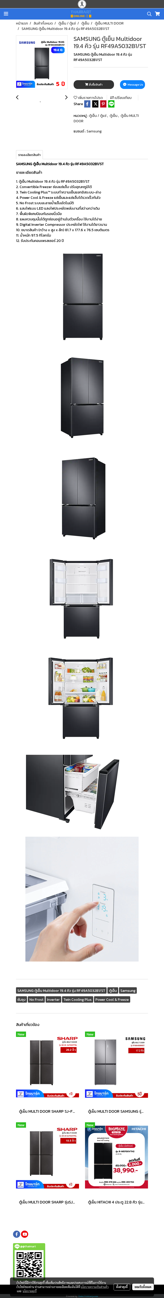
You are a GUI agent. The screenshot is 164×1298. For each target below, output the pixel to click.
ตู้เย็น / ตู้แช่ (98, 115)
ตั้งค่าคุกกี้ (122, 1287)
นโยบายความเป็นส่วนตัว (95, 1287)
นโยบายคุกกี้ (30, 1291)
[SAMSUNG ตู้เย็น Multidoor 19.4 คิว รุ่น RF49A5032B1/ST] (41, 62)
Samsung (94, 131)
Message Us (135, 85)
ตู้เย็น (114, 115)
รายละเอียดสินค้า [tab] (29, 154)
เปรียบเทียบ (123, 97)
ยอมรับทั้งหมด (143, 1287)
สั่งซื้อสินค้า (95, 85)
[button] (148, 14)
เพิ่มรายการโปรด (90, 97)
